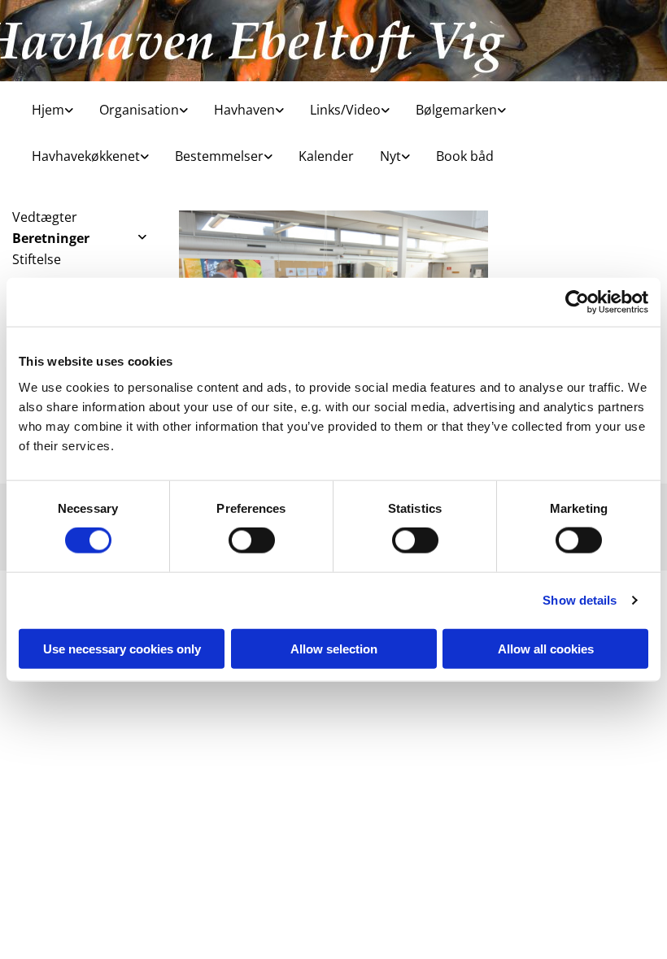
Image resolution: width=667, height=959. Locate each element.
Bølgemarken (456, 110)
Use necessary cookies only (122, 648)
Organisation (139, 110)
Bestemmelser (219, 156)
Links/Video (345, 110)
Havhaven (244, 110)
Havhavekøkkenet (86, 156)
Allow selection (333, 648)
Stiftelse (36, 259)
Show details (580, 600)
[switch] (252, 540)
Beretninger (50, 238)
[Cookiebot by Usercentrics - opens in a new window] (577, 302)
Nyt (390, 156)
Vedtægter (44, 216)
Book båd (465, 156)
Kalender (326, 156)
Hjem (48, 110)
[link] (46, 104)
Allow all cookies (546, 648)
